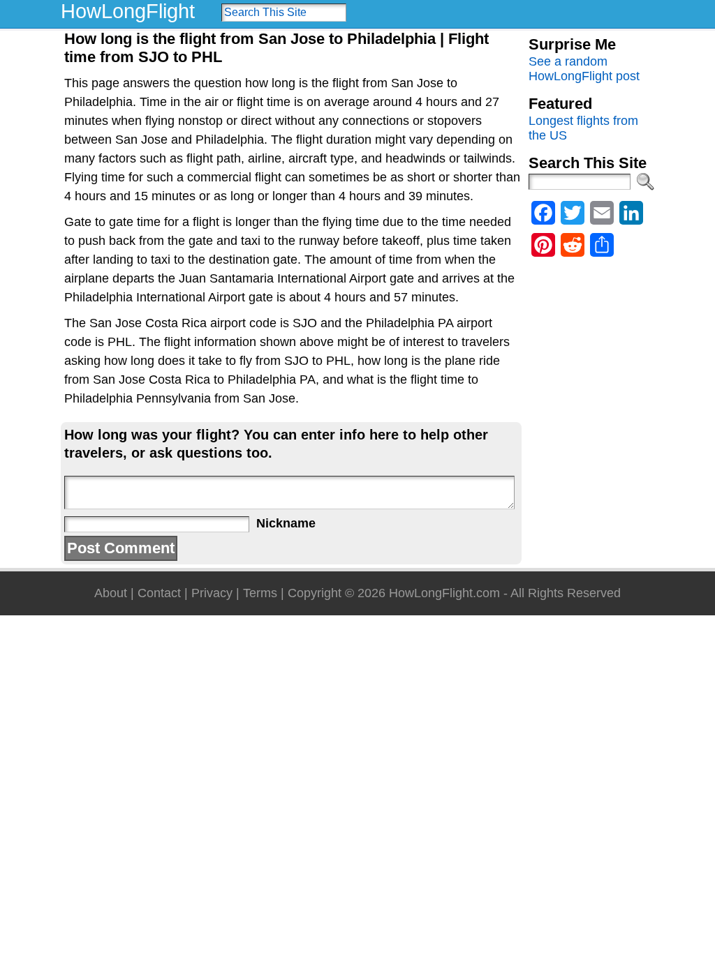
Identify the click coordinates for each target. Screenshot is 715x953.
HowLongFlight (128, 11)
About (110, 593)
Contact (159, 593)
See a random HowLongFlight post (584, 68)
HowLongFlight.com (444, 593)
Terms (260, 593)
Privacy (212, 593)
